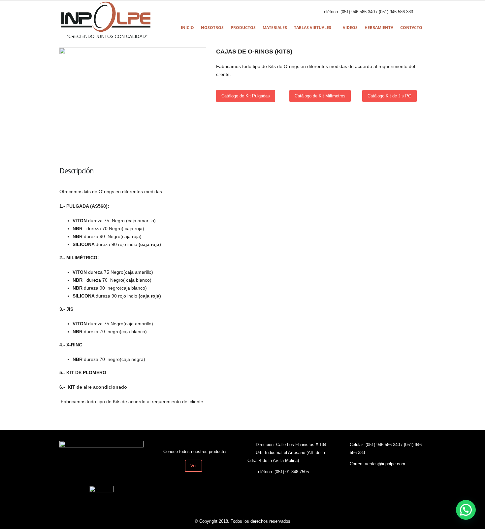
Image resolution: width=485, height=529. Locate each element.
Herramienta (379, 27)
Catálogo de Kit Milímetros (320, 95)
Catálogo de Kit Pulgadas (245, 95)
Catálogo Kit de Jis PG (389, 95)
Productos (243, 27)
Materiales (275, 27)
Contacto (411, 27)
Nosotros (212, 27)
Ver (193, 465)
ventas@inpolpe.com (385, 464)
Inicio (187, 27)
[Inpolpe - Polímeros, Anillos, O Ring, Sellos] (105, 20)
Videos (350, 27)
